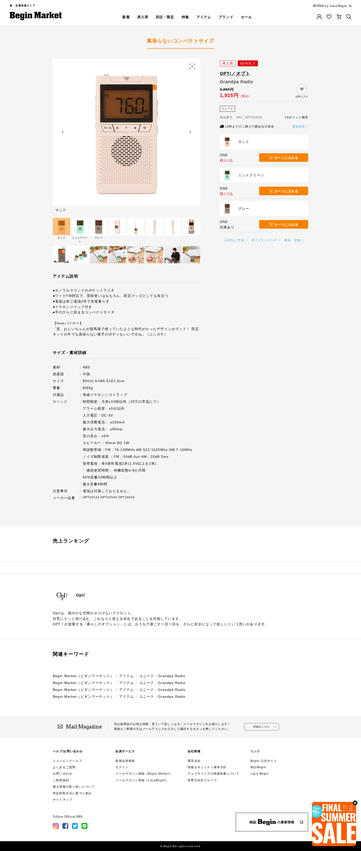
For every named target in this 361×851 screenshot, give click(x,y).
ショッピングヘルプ (67, 761)
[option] (126, 135)
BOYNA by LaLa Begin (330, 5)
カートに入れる (286, 158)
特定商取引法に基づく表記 (72, 793)
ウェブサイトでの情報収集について (213, 773)
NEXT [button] (190, 132)
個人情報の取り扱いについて (74, 786)
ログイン (121, 767)
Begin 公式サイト (263, 761)
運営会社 (194, 761)
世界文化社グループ (202, 780)
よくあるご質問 (64, 767)
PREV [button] (62, 132)
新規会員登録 (125, 761)
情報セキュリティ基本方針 (207, 767)
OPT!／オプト (235, 73)
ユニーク (146, 676)
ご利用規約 (61, 780)
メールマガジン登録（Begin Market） (143, 773)
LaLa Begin (259, 773)
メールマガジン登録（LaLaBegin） (141, 780)
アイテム (126, 676)
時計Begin (258, 767)
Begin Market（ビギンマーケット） (83, 676)
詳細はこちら (261, 726)
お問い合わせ (62, 773)
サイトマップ (62, 799)
